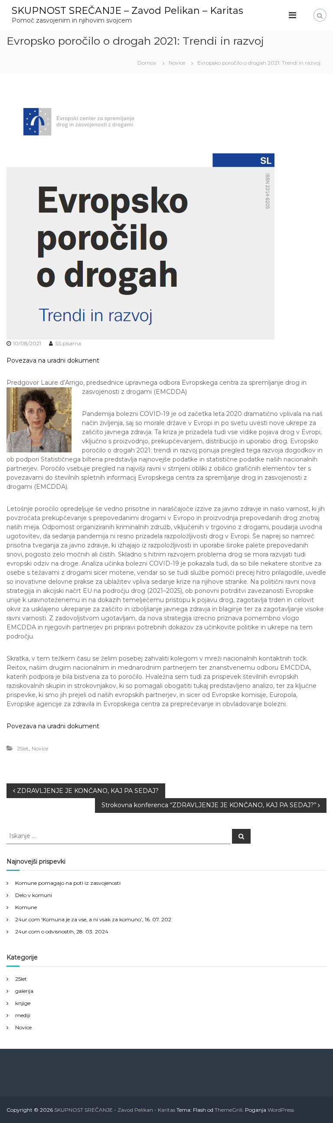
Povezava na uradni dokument (53, 360)
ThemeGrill (228, 1110)
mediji (22, 1015)
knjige (22, 1003)
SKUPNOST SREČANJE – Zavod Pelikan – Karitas (127, 10)
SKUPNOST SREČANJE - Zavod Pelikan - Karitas (114, 1110)
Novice (177, 62)
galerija (24, 991)
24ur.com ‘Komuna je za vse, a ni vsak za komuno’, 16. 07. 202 (93, 919)
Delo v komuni (33, 895)
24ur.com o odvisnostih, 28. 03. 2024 (61, 931)
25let (23, 748)
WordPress (281, 1110)
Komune (26, 907)
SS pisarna (68, 343)
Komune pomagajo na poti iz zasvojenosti (68, 883)
